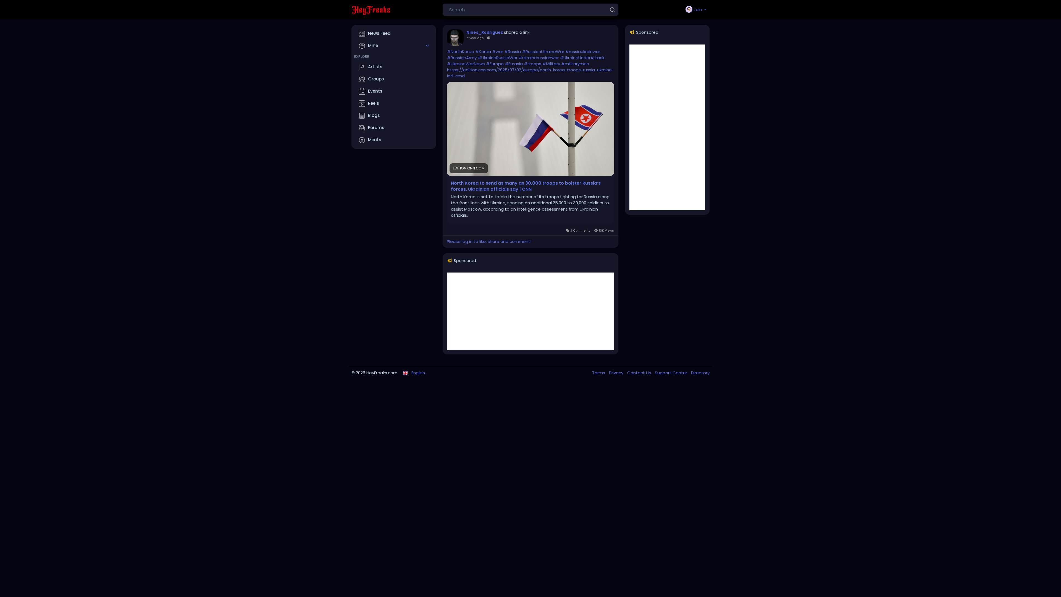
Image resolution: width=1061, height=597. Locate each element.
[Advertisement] (530, 311)
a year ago (475, 38)
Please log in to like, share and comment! (489, 241)
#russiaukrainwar (582, 51)
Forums (376, 127)
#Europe (495, 64)
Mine (373, 45)
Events (375, 91)
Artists (375, 67)
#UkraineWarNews (466, 64)
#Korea (483, 51)
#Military (551, 64)
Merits (374, 140)
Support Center (671, 373)
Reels (373, 103)
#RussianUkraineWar (543, 51)
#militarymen (575, 64)
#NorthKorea (460, 51)
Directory (700, 373)
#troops (532, 64)
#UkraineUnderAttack (582, 58)
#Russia (512, 51)
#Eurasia (514, 64)
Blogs (374, 115)
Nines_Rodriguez (484, 32)
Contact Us (639, 373)
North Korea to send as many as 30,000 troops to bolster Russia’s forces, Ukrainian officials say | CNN (526, 186)
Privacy (616, 373)
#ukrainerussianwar (539, 58)
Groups (376, 79)
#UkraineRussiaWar (498, 58)
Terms (599, 373)
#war (497, 51)
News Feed (379, 33)
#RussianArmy (462, 58)
